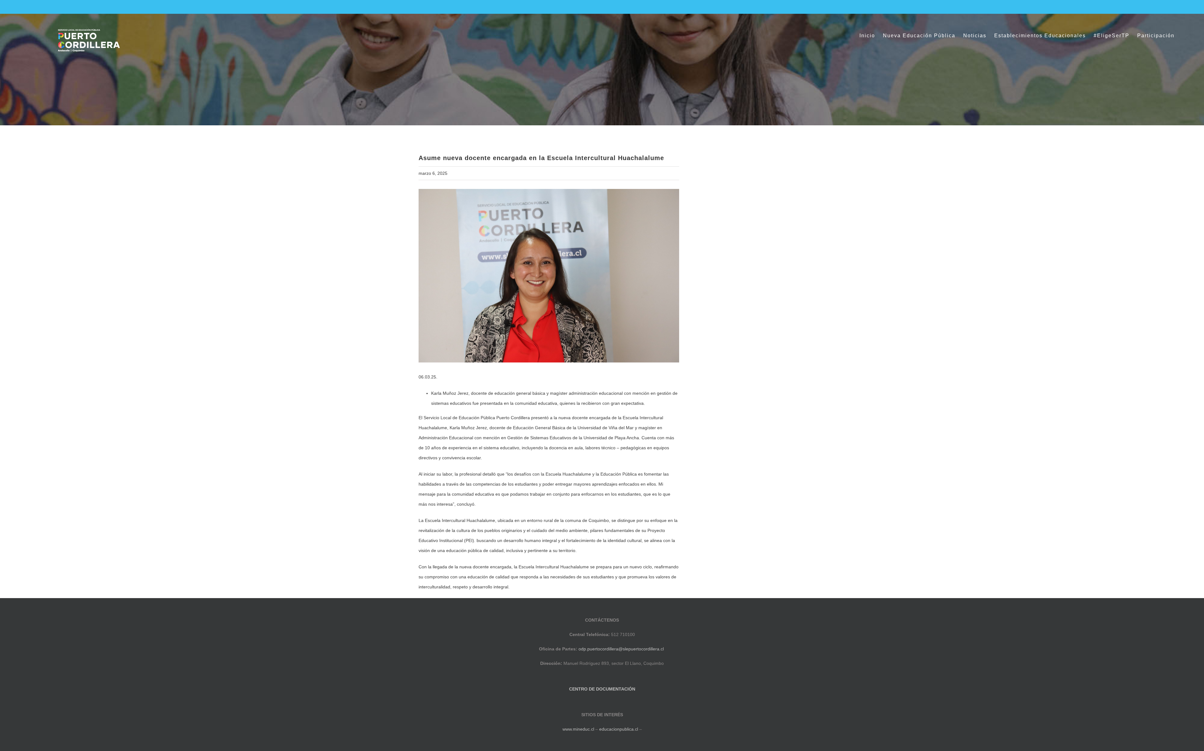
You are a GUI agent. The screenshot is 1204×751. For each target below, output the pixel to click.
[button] (1184, 36)
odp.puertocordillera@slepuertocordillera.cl (621, 648)
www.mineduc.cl (578, 729)
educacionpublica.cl (618, 729)
